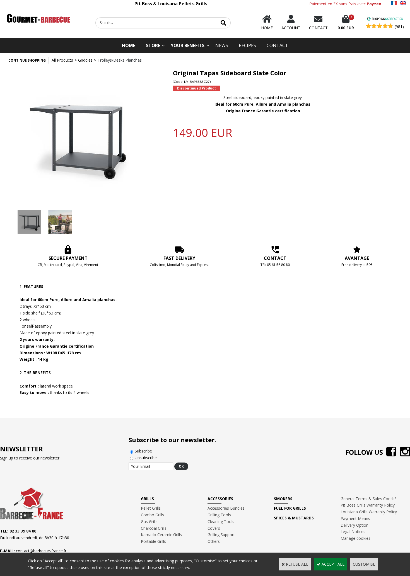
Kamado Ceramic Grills (161, 534)
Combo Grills (152, 514)
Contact (277, 45)
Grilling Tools (219, 514)
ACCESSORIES (220, 498)
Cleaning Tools (221, 521)
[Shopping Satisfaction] (385, 19)
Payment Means (355, 518)
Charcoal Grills (154, 528)
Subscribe (143, 451)
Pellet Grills (151, 508)
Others (214, 541)
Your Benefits (187, 45)
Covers (214, 528)
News (221, 45)
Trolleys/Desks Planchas (120, 60)
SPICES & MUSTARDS (294, 518)
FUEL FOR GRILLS (290, 508)
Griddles (85, 60)
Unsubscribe (146, 457)
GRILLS (147, 498)
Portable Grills (153, 541)
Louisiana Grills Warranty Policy (369, 511)
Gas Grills (149, 521)
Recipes (247, 45)
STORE (153, 45)
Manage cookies (355, 538)
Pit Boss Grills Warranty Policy (368, 505)
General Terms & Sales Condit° (369, 498)
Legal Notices (353, 531)
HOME (128, 45)
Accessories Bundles (226, 508)
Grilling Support (221, 534)
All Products (62, 60)
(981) (399, 26)
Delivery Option (354, 525)
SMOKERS (283, 498)
